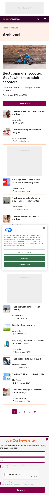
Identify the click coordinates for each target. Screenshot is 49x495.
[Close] (44, 228)
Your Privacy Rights (24, 252)
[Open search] (38, 19)
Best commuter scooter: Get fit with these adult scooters (22, 77)
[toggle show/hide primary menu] (45, 19)
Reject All (24, 258)
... (29, 411)
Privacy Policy (29, 485)
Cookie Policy (19, 245)
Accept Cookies (25, 264)
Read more (25, 103)
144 (34, 411)
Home (5, 28)
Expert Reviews (11, 19)
